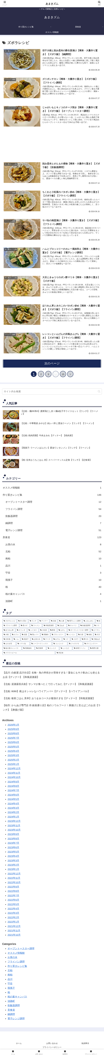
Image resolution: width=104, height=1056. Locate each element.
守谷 (53, 572)
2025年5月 (13, 746)
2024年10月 (14, 777)
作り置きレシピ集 (52, 495)
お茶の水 (12, 957)
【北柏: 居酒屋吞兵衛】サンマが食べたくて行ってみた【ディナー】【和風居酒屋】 (48, 684)
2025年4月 (13, 751)
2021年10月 (14, 935)
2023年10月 (14, 829)
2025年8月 (13, 733)
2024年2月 (13, 812)
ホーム (19, 1043)
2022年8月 (13, 891)
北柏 (10, 970)
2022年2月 (13, 917)
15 (63, 374)
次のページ (52, 363)
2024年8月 (13, 786)
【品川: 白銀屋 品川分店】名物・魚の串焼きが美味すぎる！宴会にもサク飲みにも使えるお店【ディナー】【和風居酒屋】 (51, 674)
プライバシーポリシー (52, 1047)
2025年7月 (13, 738)
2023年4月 (13, 856)
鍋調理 (53, 523)
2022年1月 (13, 921)
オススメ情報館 (52, 487)
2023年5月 (13, 851)
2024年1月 (13, 816)
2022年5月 (13, 904)
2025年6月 (13, 742)
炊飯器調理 (53, 516)
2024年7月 (13, 790)
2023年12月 (14, 821)
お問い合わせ (52, 1043)
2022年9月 (13, 886)
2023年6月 (13, 847)
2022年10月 (14, 882)
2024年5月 (13, 799)
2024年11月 (14, 773)
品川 (53, 565)
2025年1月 (13, 764)
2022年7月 (13, 895)
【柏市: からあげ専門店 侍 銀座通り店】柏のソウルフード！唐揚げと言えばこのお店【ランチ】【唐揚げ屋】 (51, 707)
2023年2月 (13, 865)
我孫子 (53, 580)
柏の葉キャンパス (53, 594)
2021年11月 (14, 930)
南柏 (53, 558)
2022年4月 (13, 908)
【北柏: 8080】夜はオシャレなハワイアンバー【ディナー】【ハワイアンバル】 (46, 691)
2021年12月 (14, 926)
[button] (99, 391)
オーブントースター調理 (53, 502)
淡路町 (53, 601)
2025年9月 (13, 729)
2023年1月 (13, 869)
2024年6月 (13, 794)
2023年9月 (13, 834)
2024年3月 (13, 808)
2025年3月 (13, 755)
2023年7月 (13, 843)
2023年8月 (13, 838)
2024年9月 (13, 781)
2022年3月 (13, 913)
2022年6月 (13, 900)
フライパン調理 (53, 509)
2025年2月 (13, 759)
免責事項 (85, 1043)
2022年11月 (14, 878)
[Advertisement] (52, 144)
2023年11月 (14, 825)
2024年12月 (14, 768)
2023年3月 (13, 860)
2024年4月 (13, 803)
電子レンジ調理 (53, 530)
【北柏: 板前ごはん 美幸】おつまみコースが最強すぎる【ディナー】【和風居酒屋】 (49, 698)
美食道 (52, 537)
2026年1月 (13, 724)
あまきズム (52, 3)
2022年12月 (14, 873)
